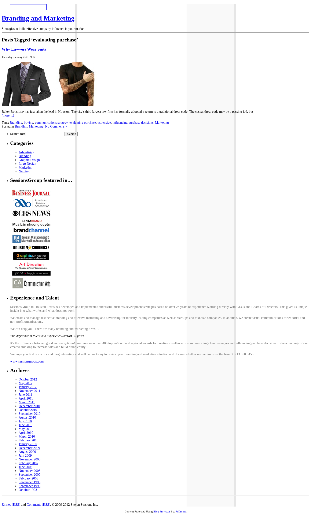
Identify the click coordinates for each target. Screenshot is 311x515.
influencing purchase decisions (133, 122)
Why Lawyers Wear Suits (24, 49)
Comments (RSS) (38, 504)
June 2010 (25, 425)
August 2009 (27, 451)
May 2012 (25, 383)
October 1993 (28, 490)
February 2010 (28, 440)
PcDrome (181, 511)
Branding (16, 122)
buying (28, 122)
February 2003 (28, 478)
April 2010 (26, 432)
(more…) (8, 115)
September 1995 (29, 486)
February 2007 (28, 463)
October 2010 (28, 410)
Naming (24, 171)
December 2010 (29, 406)
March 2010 (27, 436)
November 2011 (29, 391)
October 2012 (28, 379)
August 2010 (27, 417)
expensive (104, 122)
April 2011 (26, 398)
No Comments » (56, 126)
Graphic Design (29, 160)
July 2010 (25, 421)
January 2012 (28, 387)
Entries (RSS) (11, 504)
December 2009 (29, 448)
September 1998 (29, 482)
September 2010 (29, 413)
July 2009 (25, 455)
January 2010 (28, 444)
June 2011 (25, 394)
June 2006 (25, 467)
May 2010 (25, 429)
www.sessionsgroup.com (27, 361)
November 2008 (29, 459)
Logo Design (27, 163)
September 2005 (29, 474)
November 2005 (29, 470)
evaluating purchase (82, 122)
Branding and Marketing (38, 18)
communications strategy (51, 122)
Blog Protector (161, 511)
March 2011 (27, 402)
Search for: (17, 134)
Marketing (162, 122)
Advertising (26, 152)
